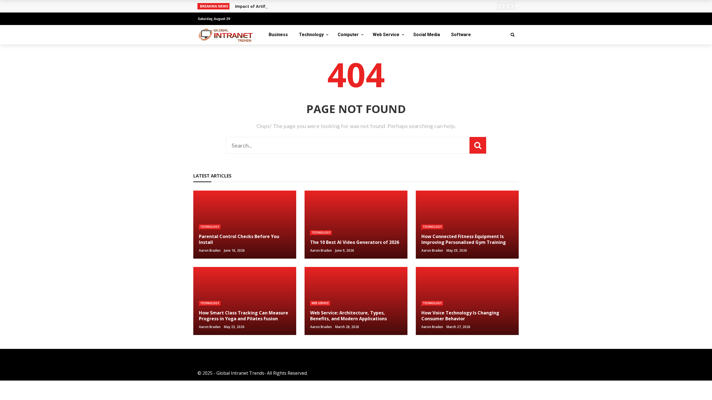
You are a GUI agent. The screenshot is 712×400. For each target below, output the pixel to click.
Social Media (426, 34)
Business (278, 34)
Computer (348, 34)
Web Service (386, 34)
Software (461, 34)
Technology (311, 34)
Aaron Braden (210, 250)
